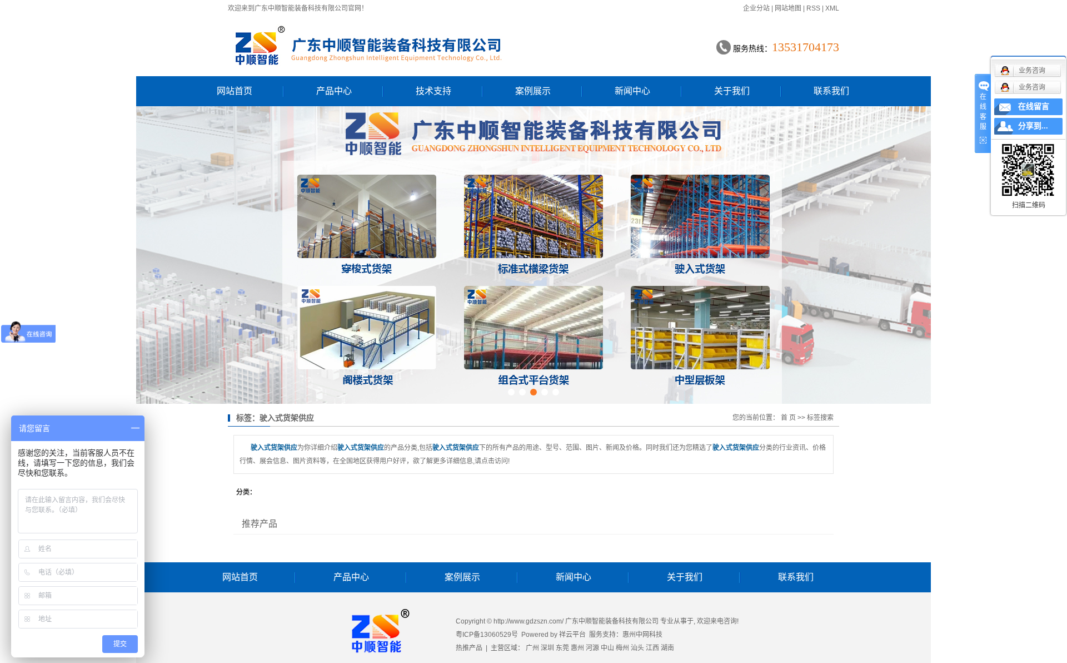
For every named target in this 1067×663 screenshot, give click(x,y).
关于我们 (732, 91)
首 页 (788, 418)
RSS (813, 8)
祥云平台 (572, 635)
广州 (532, 648)
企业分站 (756, 8)
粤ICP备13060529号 (487, 635)
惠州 (577, 648)
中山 (607, 648)
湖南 (667, 648)
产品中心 (334, 91)
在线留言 (1033, 106)
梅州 (622, 648)
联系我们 (831, 91)
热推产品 (469, 648)
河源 (592, 648)
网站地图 (788, 8)
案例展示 (533, 91)
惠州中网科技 (642, 635)
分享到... (1033, 126)
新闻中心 (632, 91)
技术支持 (433, 91)
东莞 (562, 648)
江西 (652, 648)
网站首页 (234, 91)
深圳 (547, 648)
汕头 (637, 648)
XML (832, 8)
